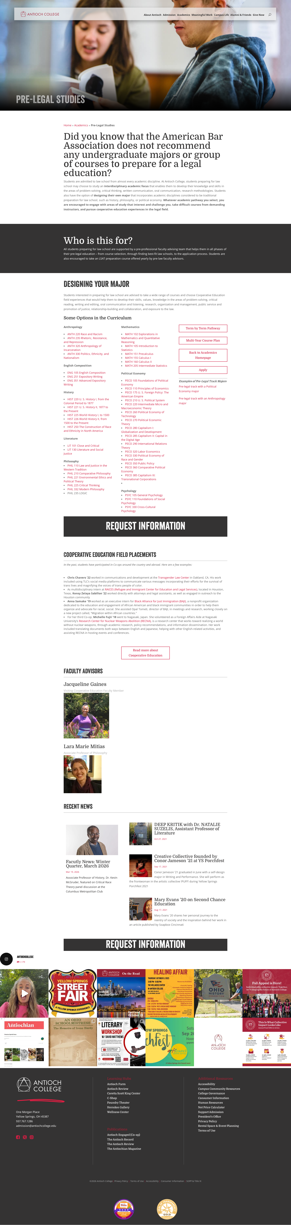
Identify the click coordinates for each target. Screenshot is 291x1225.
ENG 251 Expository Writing (84, 376)
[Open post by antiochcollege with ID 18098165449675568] (72, 993)
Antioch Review (117, 1088)
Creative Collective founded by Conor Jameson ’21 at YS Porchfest (189, 858)
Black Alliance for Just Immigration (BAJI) (160, 601)
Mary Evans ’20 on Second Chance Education (189, 901)
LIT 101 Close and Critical (83, 445)
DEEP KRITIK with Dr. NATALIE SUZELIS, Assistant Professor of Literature (187, 829)
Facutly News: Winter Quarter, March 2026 (88, 863)
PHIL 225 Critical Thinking (83, 485)
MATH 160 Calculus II (138, 362)
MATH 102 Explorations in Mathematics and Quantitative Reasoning (140, 338)
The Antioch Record (120, 1139)
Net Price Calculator (211, 1107)
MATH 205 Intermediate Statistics (146, 365)
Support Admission (211, 1112)
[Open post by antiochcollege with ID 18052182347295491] (218, 993)
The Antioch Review (120, 1144)
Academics (183, 15)
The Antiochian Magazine (124, 1148)
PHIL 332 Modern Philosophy (85, 489)
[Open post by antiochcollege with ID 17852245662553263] (266, 993)
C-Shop (112, 1098)
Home (67, 125)
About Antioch (152, 15)
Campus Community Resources (219, 1088)
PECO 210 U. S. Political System (145, 400)
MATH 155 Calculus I (138, 358)
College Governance (211, 1093)
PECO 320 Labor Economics (142, 451)
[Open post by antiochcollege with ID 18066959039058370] (170, 993)
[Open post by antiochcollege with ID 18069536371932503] (24, 993)
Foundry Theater (118, 1102)
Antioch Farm (116, 1084)
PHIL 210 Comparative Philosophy (88, 473)
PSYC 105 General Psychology (144, 495)
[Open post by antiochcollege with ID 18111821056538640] (218, 1042)
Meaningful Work (202, 15)
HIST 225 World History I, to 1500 (88, 415)
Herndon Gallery (118, 1107)
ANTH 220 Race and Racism (84, 334)
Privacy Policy (207, 1121)
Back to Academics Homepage (203, 355)
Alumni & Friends (240, 15)
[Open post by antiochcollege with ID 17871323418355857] (72, 1042)
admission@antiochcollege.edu (36, 1126)
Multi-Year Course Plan (203, 340)
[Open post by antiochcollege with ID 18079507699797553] (170, 1042)
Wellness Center (118, 1112)
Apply (203, 370)
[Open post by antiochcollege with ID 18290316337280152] (121, 1042)
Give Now (258, 15)
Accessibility (206, 1084)
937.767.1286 (24, 1121)
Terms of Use (206, 1130)
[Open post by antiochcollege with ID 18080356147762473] (266, 1042)
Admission (169, 15)
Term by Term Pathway (203, 328)
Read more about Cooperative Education (145, 653)
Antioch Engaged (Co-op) (123, 1134)
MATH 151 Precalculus (139, 354)
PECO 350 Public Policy (139, 463)
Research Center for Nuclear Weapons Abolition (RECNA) (115, 621)
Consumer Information (213, 1098)
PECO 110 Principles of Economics (147, 388)
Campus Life (221, 15)
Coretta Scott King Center (123, 1093)
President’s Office (209, 1116)
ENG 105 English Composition (86, 372)
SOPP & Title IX (193, 1181)
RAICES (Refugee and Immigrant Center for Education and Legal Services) (151, 589)
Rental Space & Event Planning (218, 1125)
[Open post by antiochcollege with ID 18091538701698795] (24, 1042)
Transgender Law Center (173, 577)
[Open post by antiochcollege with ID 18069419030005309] (121, 993)
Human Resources (210, 1102)
